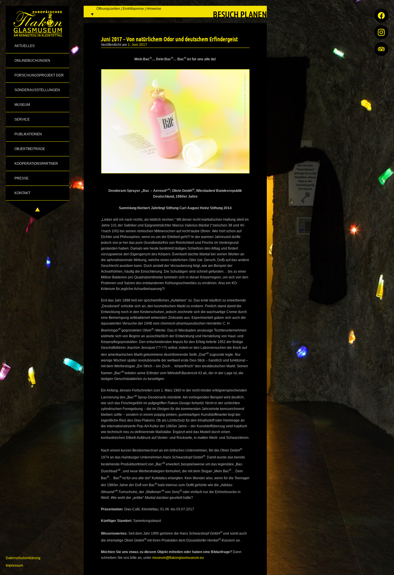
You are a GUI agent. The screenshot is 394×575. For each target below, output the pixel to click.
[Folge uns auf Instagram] (381, 32)
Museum (22, 105)
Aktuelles (24, 46)
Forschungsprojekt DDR (39, 75)
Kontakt (22, 193)
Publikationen (28, 134)
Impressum (14, 565)
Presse (21, 178)
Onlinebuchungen (32, 61)
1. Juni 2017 (137, 45)
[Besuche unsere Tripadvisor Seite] (381, 49)
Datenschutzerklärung (23, 558)
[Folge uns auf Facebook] (381, 16)
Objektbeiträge (29, 149)
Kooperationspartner (36, 164)
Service (22, 119)
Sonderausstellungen (37, 90)
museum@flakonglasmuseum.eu (178, 558)
